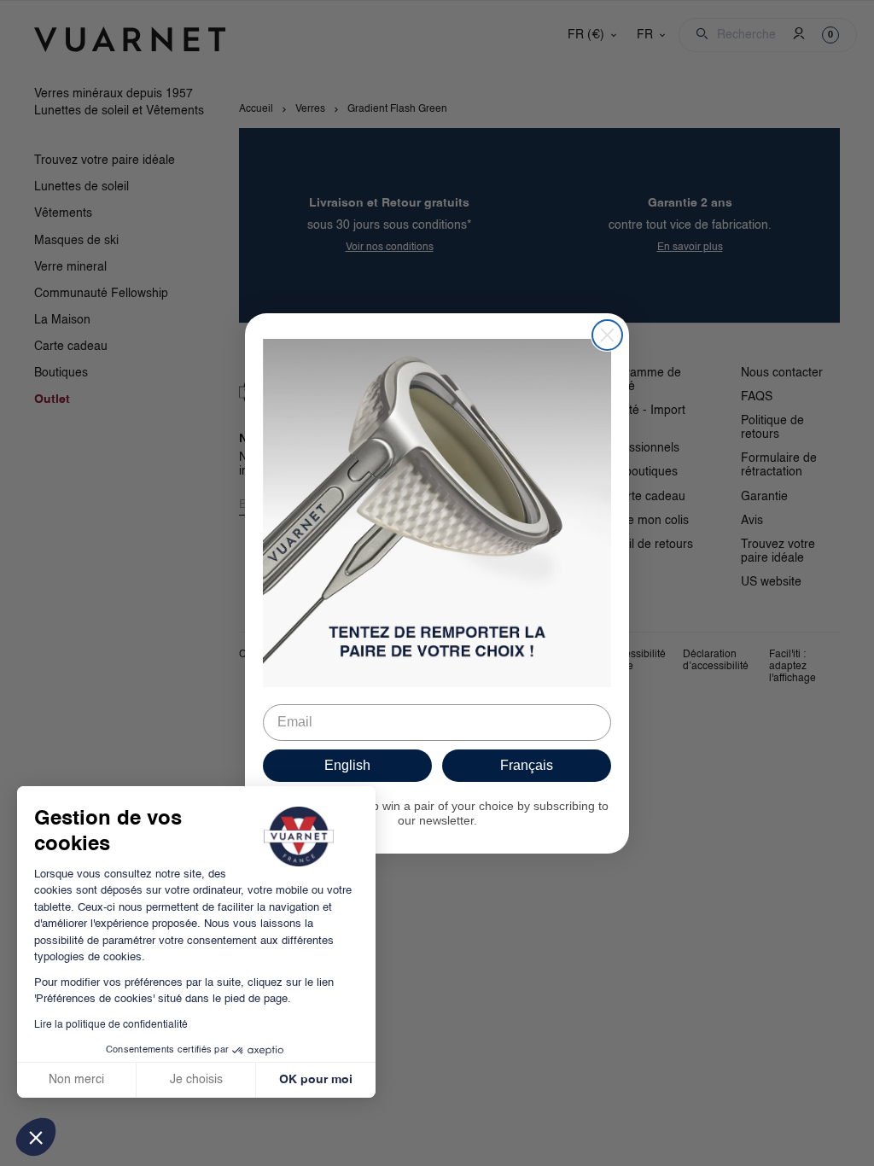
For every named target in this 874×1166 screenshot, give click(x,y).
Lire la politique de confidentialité (111, 1025)
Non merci (76, 1080)
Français (526, 765)
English (347, 765)
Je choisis (196, 1080)
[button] (35, 1136)
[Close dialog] (607, 335)
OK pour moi (316, 1080)
